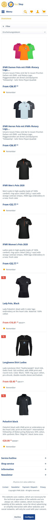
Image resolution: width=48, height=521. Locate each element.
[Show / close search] (25, 11)
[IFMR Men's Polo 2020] (24, 168)
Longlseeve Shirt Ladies (14, 362)
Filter (7, 26)
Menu (9, 11)
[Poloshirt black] (24, 404)
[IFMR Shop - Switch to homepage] (12, 4)
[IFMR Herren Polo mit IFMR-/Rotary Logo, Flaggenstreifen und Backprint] (24, 109)
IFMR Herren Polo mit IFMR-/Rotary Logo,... (21, 127)
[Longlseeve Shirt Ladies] (24, 345)
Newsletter (15, 487)
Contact (5, 487)
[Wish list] (31, 11)
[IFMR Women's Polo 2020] (24, 227)
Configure (29, 517)
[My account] (37, 11)
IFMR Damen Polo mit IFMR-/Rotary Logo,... (21, 68)
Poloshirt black (10, 421)
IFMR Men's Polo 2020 (13, 185)
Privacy (43, 487)
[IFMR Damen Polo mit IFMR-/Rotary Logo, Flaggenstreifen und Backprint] (24, 50)
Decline (17, 517)
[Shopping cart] (43, 11)
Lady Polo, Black (11, 303)
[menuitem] (7, 11)
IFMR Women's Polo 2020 (15, 244)
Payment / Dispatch (29, 487)
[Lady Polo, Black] (24, 286)
